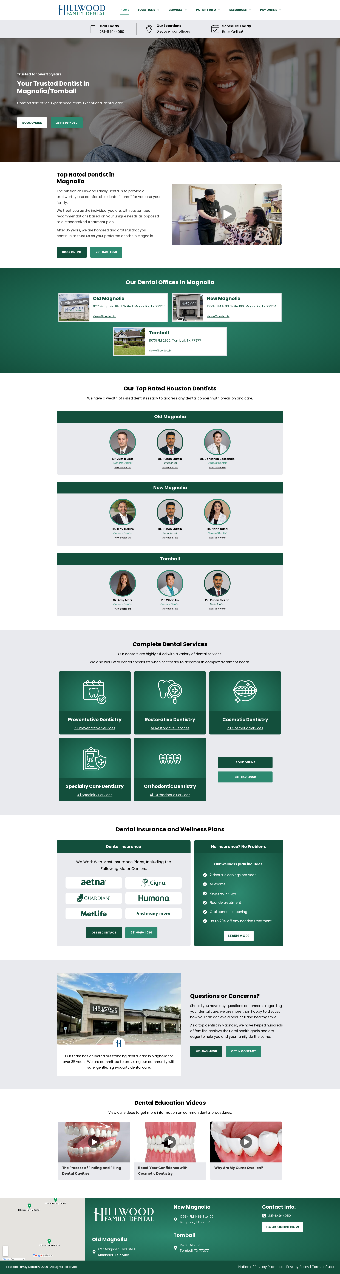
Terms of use (323, 1266)
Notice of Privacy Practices (261, 1266)
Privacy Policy (297, 1266)
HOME (124, 10)
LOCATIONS (146, 10)
